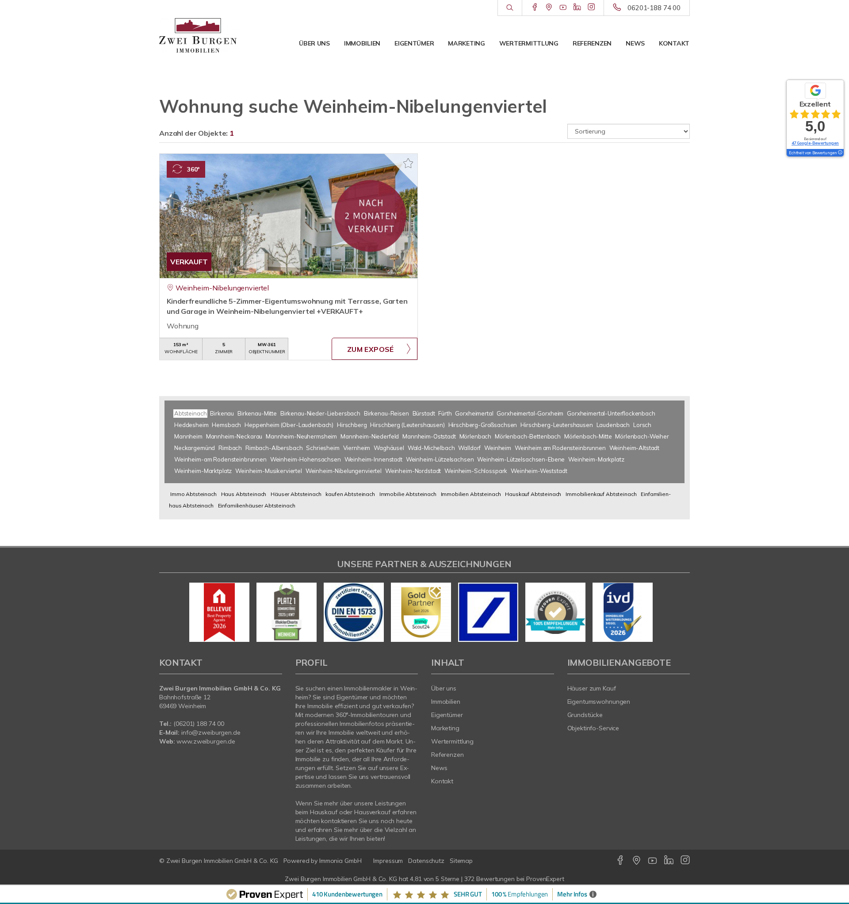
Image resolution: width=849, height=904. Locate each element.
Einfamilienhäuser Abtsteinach (256, 505)
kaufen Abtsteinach (350, 494)
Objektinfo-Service (593, 728)
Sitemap (461, 861)
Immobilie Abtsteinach (407, 494)
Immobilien (362, 43)
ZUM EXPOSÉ (370, 349)
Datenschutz (426, 861)
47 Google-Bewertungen (815, 143)
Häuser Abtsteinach (296, 494)
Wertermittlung (528, 43)
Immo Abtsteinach (193, 494)
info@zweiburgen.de (211, 732)
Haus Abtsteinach (244, 494)
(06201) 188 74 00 (198, 724)
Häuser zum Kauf (591, 688)
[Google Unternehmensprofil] (549, 7)
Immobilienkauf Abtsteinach (601, 494)
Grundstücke (585, 715)
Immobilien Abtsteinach (471, 494)
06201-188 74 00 (654, 8)
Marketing (466, 43)
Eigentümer (414, 43)
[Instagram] (591, 7)
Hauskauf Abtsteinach (533, 494)
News (635, 43)
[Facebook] (535, 7)
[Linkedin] (577, 7)
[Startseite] (198, 35)
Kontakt (674, 43)
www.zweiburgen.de (205, 741)
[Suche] (509, 8)
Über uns (314, 43)
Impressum (388, 861)
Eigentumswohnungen (599, 702)
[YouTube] (563, 7)
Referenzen (592, 43)
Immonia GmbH (340, 861)
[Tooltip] (839, 153)
